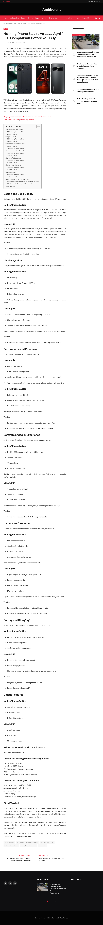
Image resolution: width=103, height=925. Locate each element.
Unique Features (11, 172)
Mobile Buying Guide (47, 842)
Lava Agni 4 (13, 134)
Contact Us (86, 18)
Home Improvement (79, 35)
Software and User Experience (16, 151)
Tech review (42, 846)
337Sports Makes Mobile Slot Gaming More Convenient (88, 91)
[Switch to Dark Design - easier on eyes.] (96, 18)
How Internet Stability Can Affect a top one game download (33, 2)
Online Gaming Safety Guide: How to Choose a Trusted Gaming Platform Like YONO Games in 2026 (88, 79)
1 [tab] (48, 901)
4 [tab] (53, 901)
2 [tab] (49, 901)
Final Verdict (10, 186)
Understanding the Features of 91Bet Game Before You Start (87, 101)
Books (30, 18)
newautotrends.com (11, 120)
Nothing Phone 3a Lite (16, 132)
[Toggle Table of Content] (37, 126)
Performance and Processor (15, 144)
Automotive (14, 18)
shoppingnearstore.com (12, 117)
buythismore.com (44, 117)
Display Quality (11, 137)
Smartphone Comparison (28, 846)
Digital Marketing (55, 18)
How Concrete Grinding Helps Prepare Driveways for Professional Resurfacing (88, 54)
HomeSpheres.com (30, 117)
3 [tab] (51, 901)
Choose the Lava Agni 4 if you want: (20, 184)
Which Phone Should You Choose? (17, 179)
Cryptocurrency (41, 18)
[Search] (99, 18)
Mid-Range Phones (32, 842)
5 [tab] (55, 901)
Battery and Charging (13, 165)
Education (68, 18)
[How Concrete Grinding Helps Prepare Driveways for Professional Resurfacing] (85, 41)
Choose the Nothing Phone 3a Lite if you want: (24, 181)
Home (6, 18)
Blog (6, 28)
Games (77, 18)
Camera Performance (13, 158)
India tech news (9, 842)
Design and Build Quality (14, 129)
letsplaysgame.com (27, 120)
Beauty (23, 18)
